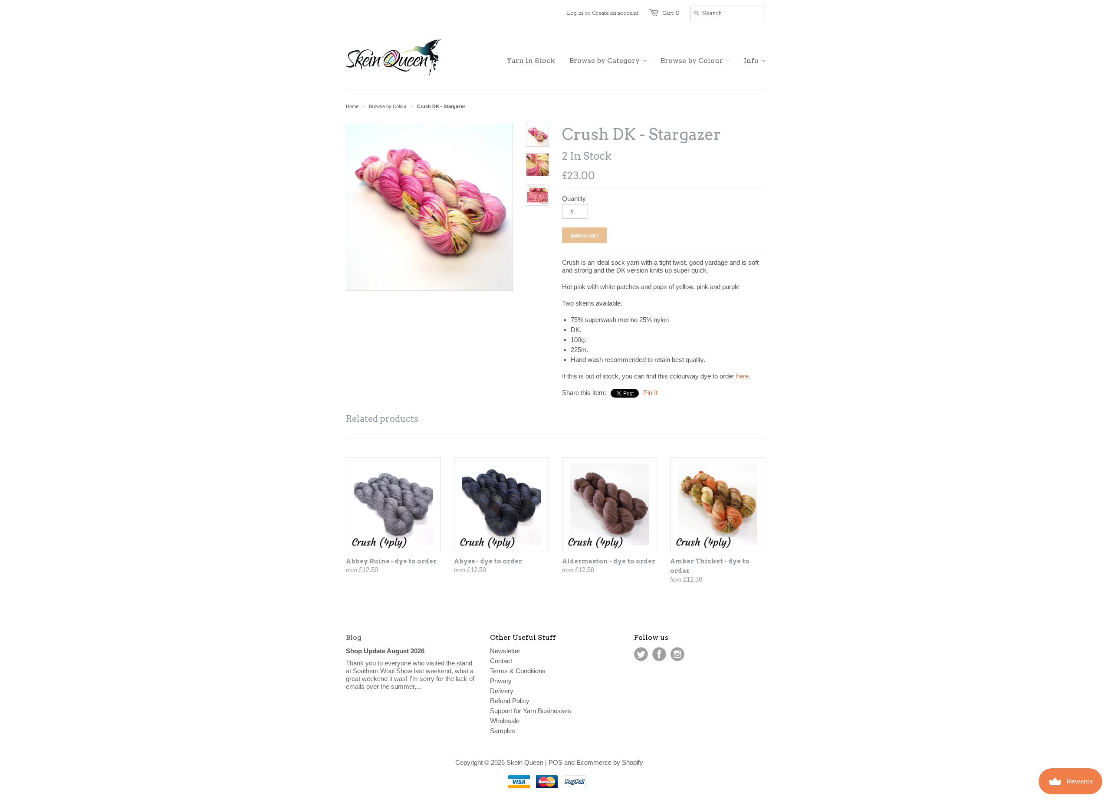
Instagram (677, 654)
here (742, 376)
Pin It (650, 392)
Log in (575, 13)
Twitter (641, 654)
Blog (354, 637)
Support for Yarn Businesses (530, 710)
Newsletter (505, 651)
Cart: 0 (671, 13)
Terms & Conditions (518, 671)
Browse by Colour (388, 106)
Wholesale (504, 720)
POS (555, 762)
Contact (501, 661)
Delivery (501, 690)
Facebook (659, 654)
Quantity (574, 198)
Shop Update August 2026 (385, 651)
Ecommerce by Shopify (609, 762)
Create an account (615, 13)
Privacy (501, 681)
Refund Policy (509, 700)
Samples (502, 730)
